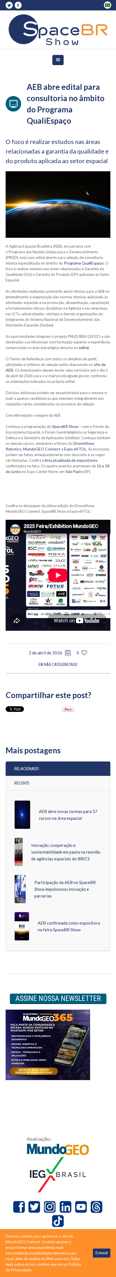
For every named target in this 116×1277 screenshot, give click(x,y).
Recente (22, 783)
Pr (66, 263)
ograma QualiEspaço (86, 263)
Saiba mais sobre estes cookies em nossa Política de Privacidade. (43, 1264)
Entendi (101, 1253)
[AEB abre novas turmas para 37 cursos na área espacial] (22, 814)
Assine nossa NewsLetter (58, 998)
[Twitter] (9, 5)
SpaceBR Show (65, 426)
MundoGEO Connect (42, 449)
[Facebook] (18, 5)
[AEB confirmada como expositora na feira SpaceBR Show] (22, 925)
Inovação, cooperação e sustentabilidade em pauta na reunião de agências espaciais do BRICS (66, 852)
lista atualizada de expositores (71, 460)
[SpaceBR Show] (58, 29)
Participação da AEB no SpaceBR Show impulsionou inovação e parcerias (65, 889)
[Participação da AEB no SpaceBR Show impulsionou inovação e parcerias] (20, 888)
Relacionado (26, 768)
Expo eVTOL (75, 449)
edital (84, 347)
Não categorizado (60, 664)
